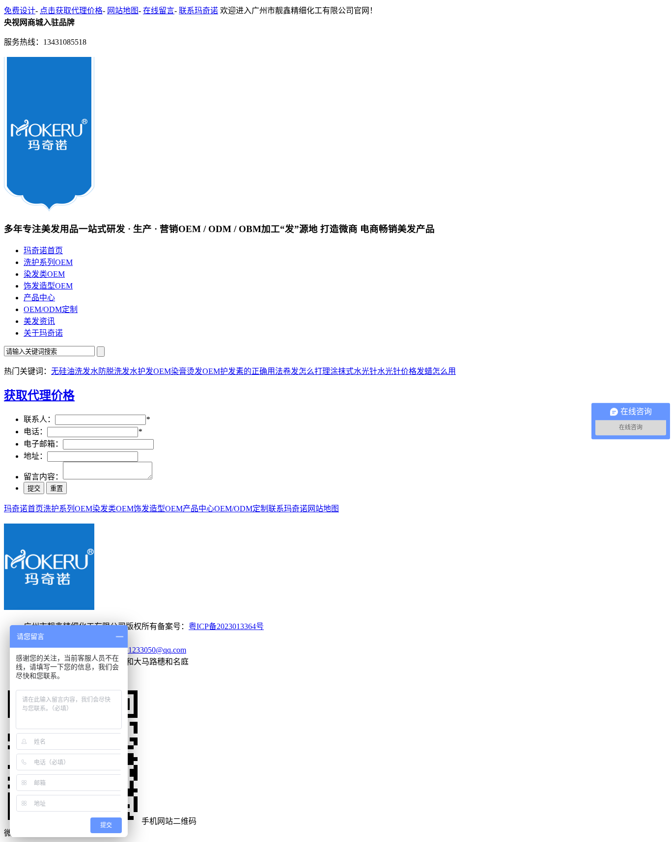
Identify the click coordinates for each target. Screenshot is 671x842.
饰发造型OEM (48, 286)
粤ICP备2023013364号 (226, 626)
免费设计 (19, 10)
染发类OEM (44, 274)
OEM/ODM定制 (51, 309)
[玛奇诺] (49, 207)
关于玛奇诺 (43, 333)
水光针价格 (397, 371)
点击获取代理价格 (71, 10)
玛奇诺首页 (43, 250)
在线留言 (158, 10)
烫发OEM (203, 371)
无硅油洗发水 (74, 371)
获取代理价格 (39, 395)
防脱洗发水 (118, 371)
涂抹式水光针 (353, 371)
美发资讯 (39, 321)
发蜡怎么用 (436, 371)
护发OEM (154, 371)
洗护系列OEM (48, 262)
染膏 (179, 371)
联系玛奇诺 (198, 10)
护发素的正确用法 (251, 371)
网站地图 (123, 10)
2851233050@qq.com (151, 650)
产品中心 (39, 297)
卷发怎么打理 (306, 371)
